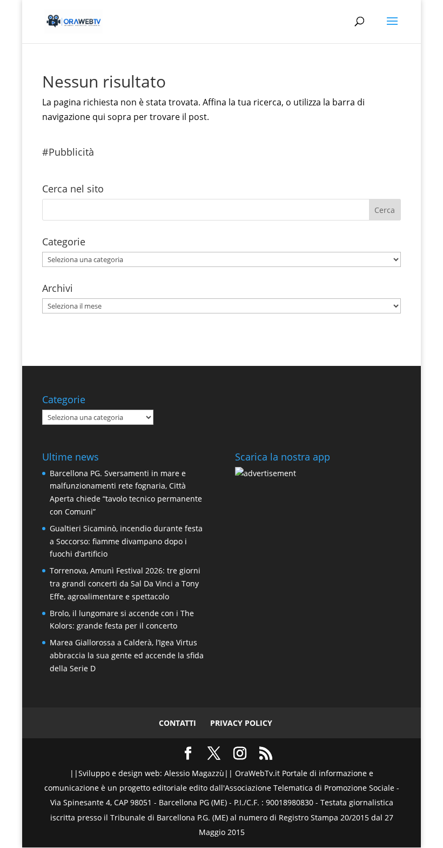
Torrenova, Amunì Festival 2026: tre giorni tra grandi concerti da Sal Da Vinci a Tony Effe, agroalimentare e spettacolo (125, 583)
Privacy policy (241, 723)
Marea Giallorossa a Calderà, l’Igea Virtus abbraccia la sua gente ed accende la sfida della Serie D (127, 655)
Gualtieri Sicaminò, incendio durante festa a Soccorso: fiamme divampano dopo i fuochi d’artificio (126, 541)
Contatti (177, 723)
